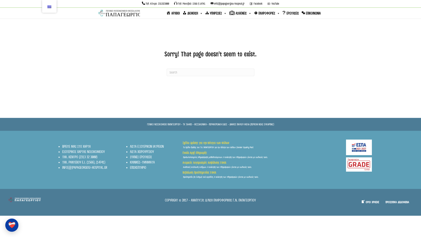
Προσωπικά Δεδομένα (397, 202)
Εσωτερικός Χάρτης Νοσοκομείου (83, 151)
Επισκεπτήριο (138, 167)
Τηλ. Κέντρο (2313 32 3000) (79, 157)
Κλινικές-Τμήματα (142, 162)
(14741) (100, 162)
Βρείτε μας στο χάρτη (76, 146)
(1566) (91, 162)
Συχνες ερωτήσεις (141, 157)
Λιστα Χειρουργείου (142, 151)
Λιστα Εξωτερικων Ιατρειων (147, 146)
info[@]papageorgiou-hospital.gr (84, 167)
